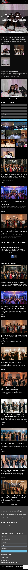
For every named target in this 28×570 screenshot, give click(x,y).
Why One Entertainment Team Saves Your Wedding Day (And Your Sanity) (12, 388)
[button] (25, 2)
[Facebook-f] (12, 256)
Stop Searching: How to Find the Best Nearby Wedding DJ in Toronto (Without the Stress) (13, 496)
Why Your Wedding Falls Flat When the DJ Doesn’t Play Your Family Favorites (12, 444)
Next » (16, 504)
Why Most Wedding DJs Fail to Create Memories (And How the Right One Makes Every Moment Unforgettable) (14, 231)
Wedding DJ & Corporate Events (9, 71)
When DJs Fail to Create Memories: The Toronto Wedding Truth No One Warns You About (14, 175)
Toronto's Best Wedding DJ (9, 522)
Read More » (3, 182)
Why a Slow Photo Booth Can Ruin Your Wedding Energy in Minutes (12, 363)
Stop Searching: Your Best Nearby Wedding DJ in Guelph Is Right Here (13, 471)
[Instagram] (15, 256)
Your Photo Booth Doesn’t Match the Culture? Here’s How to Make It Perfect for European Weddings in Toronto (13, 416)
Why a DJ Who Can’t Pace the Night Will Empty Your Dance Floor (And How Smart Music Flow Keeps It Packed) (14, 203)
